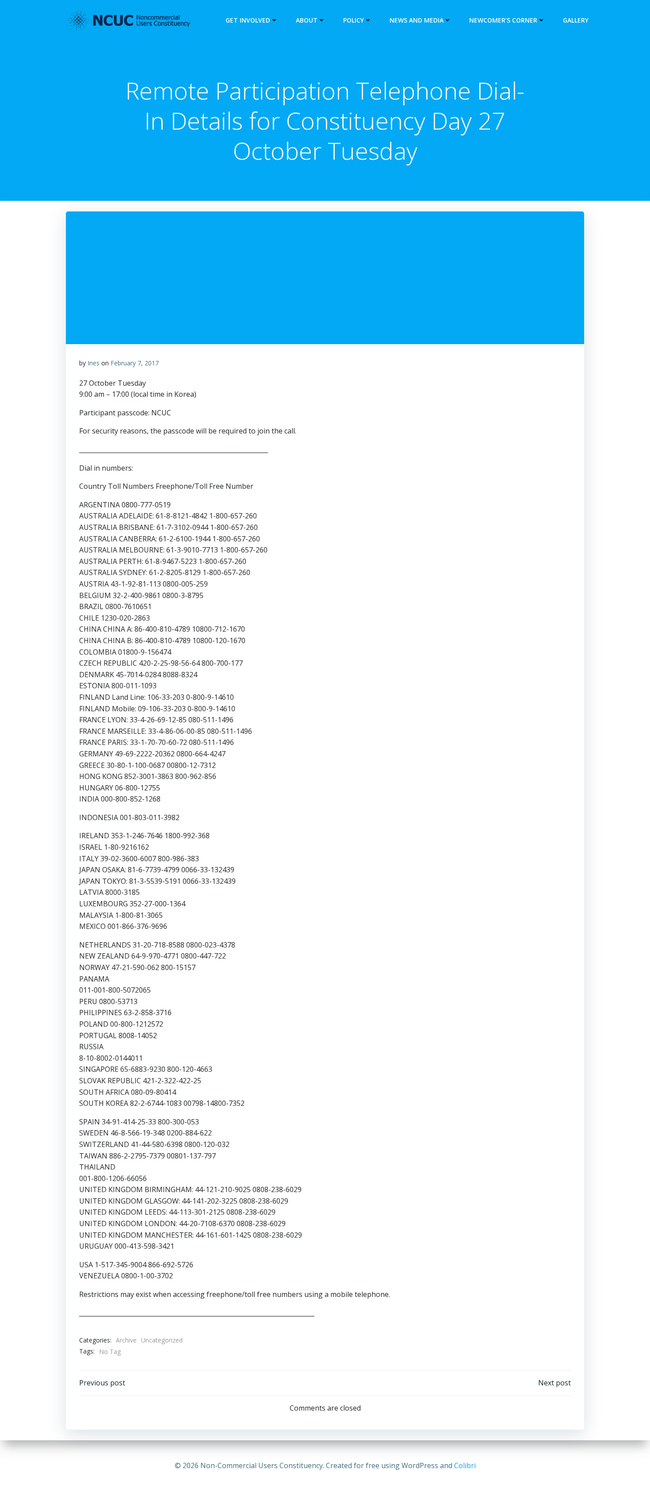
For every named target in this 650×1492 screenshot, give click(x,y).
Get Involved (248, 20)
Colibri (465, 1465)
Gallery (576, 20)
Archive (126, 1340)
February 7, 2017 (135, 363)
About (306, 20)
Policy (353, 20)
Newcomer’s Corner (503, 20)
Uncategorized (162, 1340)
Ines (93, 363)
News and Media (417, 20)
